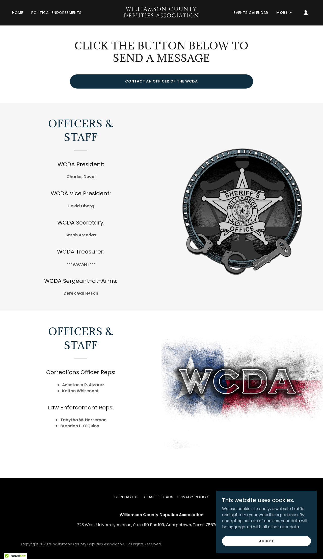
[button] (284, 13)
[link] (161, 16)
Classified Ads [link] (158, 496)
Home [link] (17, 12)
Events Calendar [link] (251, 12)
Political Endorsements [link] (56, 12)
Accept (266, 541)
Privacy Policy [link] (193, 496)
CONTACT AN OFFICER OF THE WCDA (161, 81)
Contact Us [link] (127, 496)
